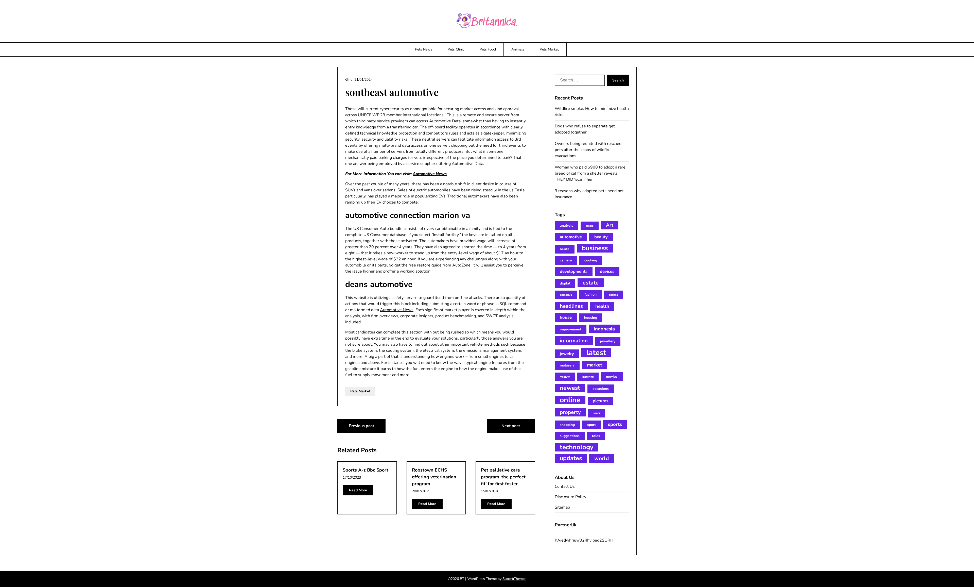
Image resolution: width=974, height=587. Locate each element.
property (570, 412)
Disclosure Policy (570, 497)
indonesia (604, 329)
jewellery (607, 341)
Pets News (423, 49)
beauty (601, 237)
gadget (613, 295)
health (602, 306)
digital (565, 283)
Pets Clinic (456, 49)
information (574, 340)
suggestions (570, 435)
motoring (588, 377)
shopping (567, 424)
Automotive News (430, 174)
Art (609, 225)
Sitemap (562, 507)
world (601, 458)
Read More (358, 490)
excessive (566, 295)
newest (570, 388)
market (594, 365)
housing (590, 317)
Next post (510, 426)
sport (591, 424)
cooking (590, 260)
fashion (590, 294)
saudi (596, 413)
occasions (601, 388)
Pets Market (549, 49)
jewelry (567, 354)
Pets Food (488, 49)
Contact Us (565, 486)
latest (596, 352)
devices (607, 271)
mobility (565, 377)
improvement (570, 329)
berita (564, 249)
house (566, 317)
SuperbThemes (514, 578)
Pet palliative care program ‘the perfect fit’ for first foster (503, 477)
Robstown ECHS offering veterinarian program (434, 477)
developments (573, 271)
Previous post (361, 426)
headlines (571, 306)
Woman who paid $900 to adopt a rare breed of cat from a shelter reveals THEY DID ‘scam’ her (590, 173)
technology (576, 447)
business (595, 248)
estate (591, 283)
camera (566, 260)
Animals (517, 49)
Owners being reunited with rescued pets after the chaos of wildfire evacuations (588, 150)
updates (571, 458)
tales (596, 435)
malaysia (567, 365)
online (570, 400)
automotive (571, 237)
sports (615, 424)
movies (612, 376)
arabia (590, 226)
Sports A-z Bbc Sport (365, 470)
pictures (600, 401)
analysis (566, 225)
